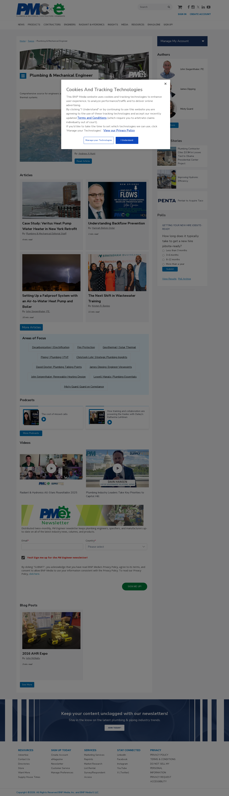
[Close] (165, 83)
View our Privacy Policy (119, 130)
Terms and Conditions (92, 118)
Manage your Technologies (98, 140)
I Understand (127, 140)
